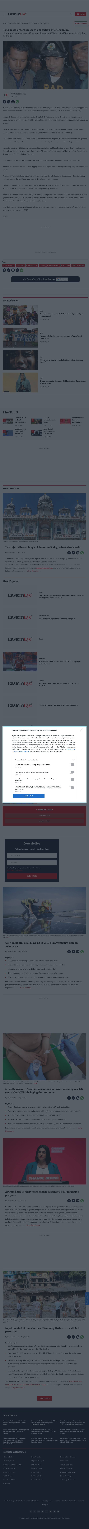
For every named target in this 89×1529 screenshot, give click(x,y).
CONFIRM (29, 796)
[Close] (82, 731)
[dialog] (44, 764)
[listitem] (44, 760)
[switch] (71, 764)
